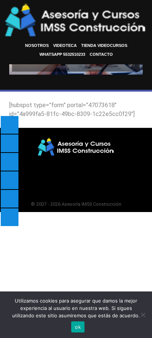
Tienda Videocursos (104, 45)
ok (78, 327)
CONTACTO (101, 54)
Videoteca (65, 45)
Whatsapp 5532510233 (62, 54)
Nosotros (37, 45)
